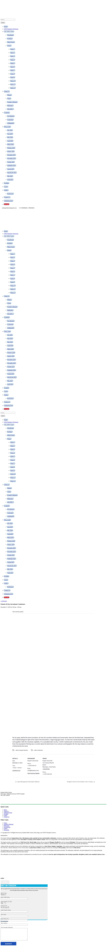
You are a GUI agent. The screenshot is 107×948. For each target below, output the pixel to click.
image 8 (12, 73)
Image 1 (13, 49)
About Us (6, 91)
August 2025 (10, 169)
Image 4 (13, 59)
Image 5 (13, 63)
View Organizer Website (33, 773)
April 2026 (10, 140)
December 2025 (11, 155)
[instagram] (2, 209)
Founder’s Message (12, 102)
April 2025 (10, 179)
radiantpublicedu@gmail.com (8, 802)
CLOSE (5, 882)
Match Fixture (10, 42)
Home (5, 26)
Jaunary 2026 (10, 151)
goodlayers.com (16, 770)
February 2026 (11, 147)
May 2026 (10, 137)
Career (6, 186)
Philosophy (10, 105)
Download (6, 830)
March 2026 (10, 144)
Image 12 (13, 88)
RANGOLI (10, 193)
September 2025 (11, 165)
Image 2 (13, 52)
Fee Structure (10, 116)
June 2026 (10, 133)
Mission (9, 95)
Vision (9, 98)
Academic (6, 112)
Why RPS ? (10, 109)
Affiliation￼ (10, 123)
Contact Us (7, 197)
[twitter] (0, 209)
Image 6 (13, 66)
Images (9, 45)
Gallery (6, 190)
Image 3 (13, 56)
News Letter (7, 126)
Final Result (10, 35)
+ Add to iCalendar (38, 750)
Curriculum (10, 119)
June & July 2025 (11, 172)
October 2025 (10, 162)
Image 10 (13, 80)
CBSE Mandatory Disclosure (11, 29)
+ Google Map (46, 769)
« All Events (4, 601)
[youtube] (1, 209)
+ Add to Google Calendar (21, 750)
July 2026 (9, 130)
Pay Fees (6, 204)
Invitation (9, 38)
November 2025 (11, 158)
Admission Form (8, 200)
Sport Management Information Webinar (28, 782)
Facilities (6, 183)
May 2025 (10, 176)
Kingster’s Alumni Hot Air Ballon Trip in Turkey (80, 782)
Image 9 (13, 77)
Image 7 (13, 70)
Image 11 (13, 84)
